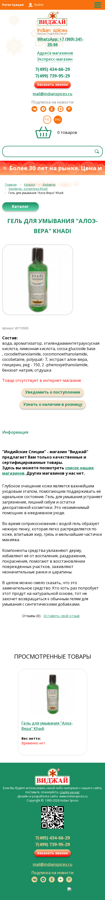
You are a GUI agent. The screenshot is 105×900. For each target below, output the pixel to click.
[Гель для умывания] (52, 694)
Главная (11, 184)
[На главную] (52, 25)
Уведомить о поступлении (52, 392)
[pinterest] (69, 109)
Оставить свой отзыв (61, 615)
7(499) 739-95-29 (52, 76)
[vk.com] (34, 109)
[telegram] (43, 109)
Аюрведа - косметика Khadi (28, 189)
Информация (15, 432)
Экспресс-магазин (55, 59)
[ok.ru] (52, 109)
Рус (47, 120)
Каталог (29, 184)
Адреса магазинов (55, 53)
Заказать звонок (52, 84)
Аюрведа (48, 184)
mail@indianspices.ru (52, 93)
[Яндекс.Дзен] (60, 109)
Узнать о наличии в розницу (52, 404)
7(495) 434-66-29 (52, 69)
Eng (58, 120)
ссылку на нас (70, 792)
